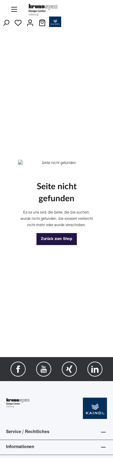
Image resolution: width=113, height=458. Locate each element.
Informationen (20, 447)
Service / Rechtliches (27, 432)
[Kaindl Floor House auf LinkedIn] (94, 369)
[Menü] (14, 9)
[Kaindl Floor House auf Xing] (69, 369)
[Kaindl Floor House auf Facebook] (18, 369)
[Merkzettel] (18, 23)
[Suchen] (6, 23)
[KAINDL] (95, 408)
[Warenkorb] (42, 23)
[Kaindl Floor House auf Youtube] (43, 369)
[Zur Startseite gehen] (43, 9)
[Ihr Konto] (30, 23)
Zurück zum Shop (56, 239)
